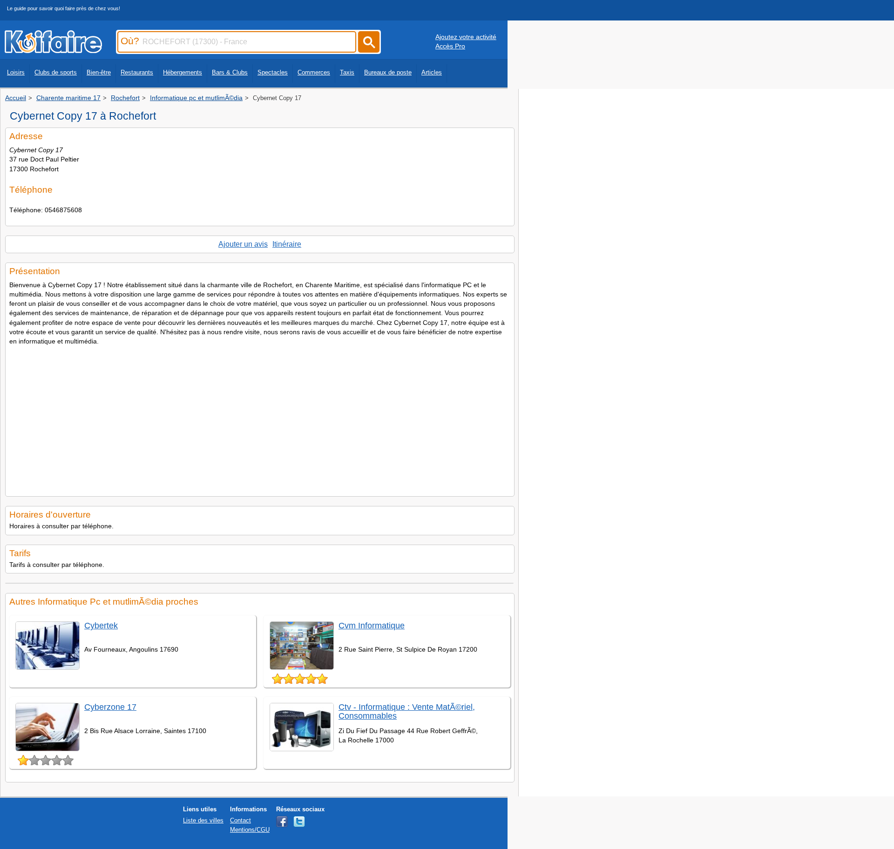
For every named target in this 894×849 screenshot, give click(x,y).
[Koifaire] (53, 50)
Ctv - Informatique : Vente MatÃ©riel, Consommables (407, 711)
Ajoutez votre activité (465, 36)
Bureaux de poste (388, 72)
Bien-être (99, 72)
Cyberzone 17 (110, 707)
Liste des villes (203, 820)
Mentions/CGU (250, 829)
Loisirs (16, 72)
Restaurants (137, 72)
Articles (431, 72)
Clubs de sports (55, 72)
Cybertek (101, 625)
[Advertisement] (260, 418)
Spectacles (272, 72)
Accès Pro (450, 46)
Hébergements (182, 72)
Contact (240, 820)
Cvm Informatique (372, 625)
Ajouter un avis (243, 244)
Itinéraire (286, 244)
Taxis (347, 72)
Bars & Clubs (230, 72)
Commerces (314, 72)
